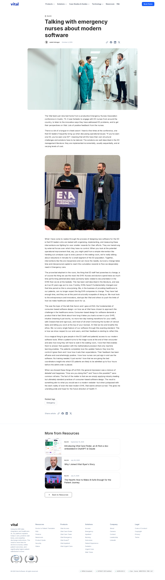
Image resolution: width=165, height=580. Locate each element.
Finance (38, 534)
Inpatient (88, 534)
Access (87, 528)
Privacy (137, 534)
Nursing (88, 537)
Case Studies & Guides (78, 4)
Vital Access (64, 528)
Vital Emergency (66, 537)
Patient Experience (91, 543)
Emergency (51, 403)
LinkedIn (113, 540)
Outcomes (88, 540)
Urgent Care (89, 549)
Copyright (138, 531)
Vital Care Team (66, 534)
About (112, 528)
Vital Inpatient (65, 543)
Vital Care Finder (66, 531)
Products (49, 4)
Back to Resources (60, 495)
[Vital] (20, 524)
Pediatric (88, 546)
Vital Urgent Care (66, 546)
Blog (49, 16)
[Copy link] (107, 42)
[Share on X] (119, 42)
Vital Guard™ (64, 540)
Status (37, 546)
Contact (113, 534)
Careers (113, 531)
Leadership (114, 537)
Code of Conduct (141, 528)
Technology (96, 4)
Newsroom (110, 4)
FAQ (118, 4)
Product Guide (40, 540)
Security (38, 543)
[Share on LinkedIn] (115, 42)
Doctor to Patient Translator (45, 528)
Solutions (61, 4)
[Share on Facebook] (111, 42)
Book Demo (148, 4)
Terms (137, 537)
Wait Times (89, 552)
